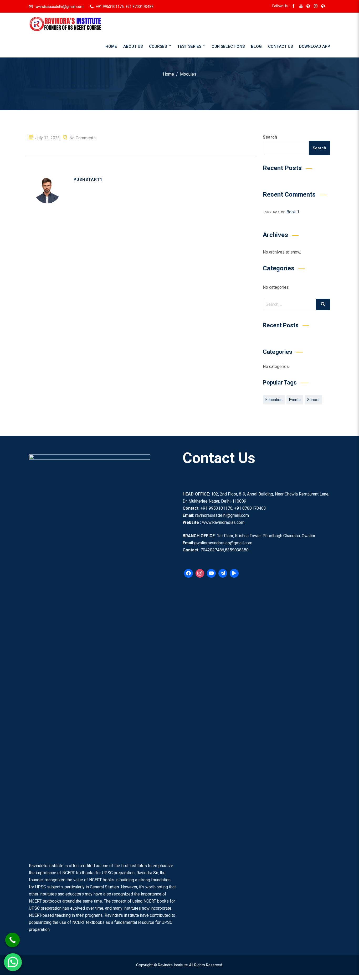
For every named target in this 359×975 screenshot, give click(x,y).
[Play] (234, 573)
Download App (314, 46)
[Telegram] (223, 573)
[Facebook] (188, 573)
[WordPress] (211, 573)
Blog (256, 46)
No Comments (82, 137)
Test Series (189, 46)
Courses (158, 46)
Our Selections (228, 46)
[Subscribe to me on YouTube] (301, 6)
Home (111, 46)
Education (274, 399)
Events (295, 399)
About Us (133, 46)
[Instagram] (200, 573)
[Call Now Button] (12, 940)
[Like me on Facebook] (293, 6)
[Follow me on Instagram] (315, 6)
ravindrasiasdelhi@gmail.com (59, 6)
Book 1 (292, 211)
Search (270, 137)
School (313, 399)
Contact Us (280, 46)
